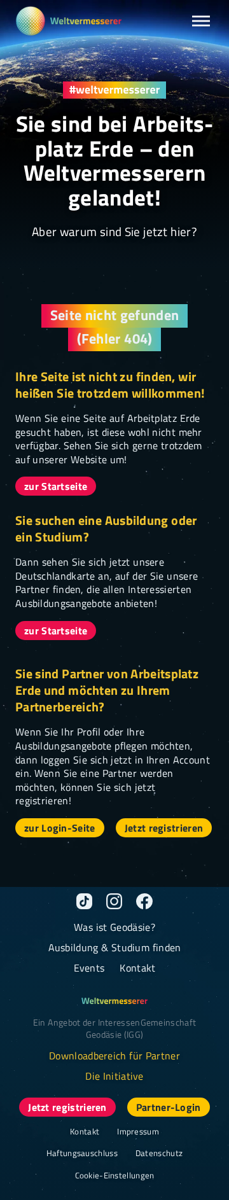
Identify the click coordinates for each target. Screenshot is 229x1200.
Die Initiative (114, 1075)
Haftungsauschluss (82, 1153)
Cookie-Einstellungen (115, 1175)
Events (89, 967)
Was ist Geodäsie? (114, 927)
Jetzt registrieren (164, 827)
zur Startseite (55, 486)
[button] (201, 21)
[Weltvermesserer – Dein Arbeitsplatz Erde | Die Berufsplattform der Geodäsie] (68, 21)
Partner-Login (168, 1107)
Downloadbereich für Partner (114, 1055)
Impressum (138, 1131)
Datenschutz (159, 1153)
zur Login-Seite (59, 827)
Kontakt (137, 967)
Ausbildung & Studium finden (114, 947)
